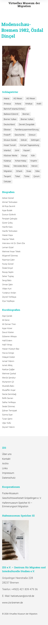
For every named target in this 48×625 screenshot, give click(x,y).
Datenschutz (8, 477)
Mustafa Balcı (8, 386)
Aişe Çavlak (7, 316)
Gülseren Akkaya (9, 336)
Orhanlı (19, 171)
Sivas (28, 171)
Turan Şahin (7, 419)
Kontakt (6, 458)
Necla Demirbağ (9, 394)
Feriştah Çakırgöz (9, 218)
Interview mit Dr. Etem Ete (13, 243)
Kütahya (7, 161)
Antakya (28, 103)
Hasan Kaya (7, 235)
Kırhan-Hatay (20, 161)
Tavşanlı (7, 176)
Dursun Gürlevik (9, 214)
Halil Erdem (7, 340)
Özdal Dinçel (7, 268)
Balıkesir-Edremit (11, 114)
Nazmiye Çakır (8, 260)
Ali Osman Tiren (9, 324)
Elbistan (7, 129)
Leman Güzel (7, 247)
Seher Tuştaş (8, 276)
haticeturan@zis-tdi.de (22, 596)
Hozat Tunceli (10, 145)
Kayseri (26, 150)
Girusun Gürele (10, 140)
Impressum (8, 473)
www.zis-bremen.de (12, 602)
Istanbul (7, 150)
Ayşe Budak (7, 210)
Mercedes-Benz (20, 166)
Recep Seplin (7, 272)
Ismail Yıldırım (8, 361)
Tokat (17, 176)
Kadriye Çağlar (8, 369)
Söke (37, 171)
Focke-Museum (10, 493)
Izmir (17, 150)
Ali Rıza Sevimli (8, 206)
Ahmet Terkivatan (9, 202)
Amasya (7, 103)
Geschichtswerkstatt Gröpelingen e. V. (21, 498)
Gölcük (24, 140)
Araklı (39, 103)
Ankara (18, 103)
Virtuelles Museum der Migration (24, 4)
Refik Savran (7, 398)
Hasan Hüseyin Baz (10, 349)
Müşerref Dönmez (10, 255)
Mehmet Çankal (9, 373)
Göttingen (35, 140)
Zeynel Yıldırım (8, 427)
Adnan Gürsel (8, 198)
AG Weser (17, 98)
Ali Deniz (5, 320)
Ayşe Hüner (7, 328)
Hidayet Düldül (8, 357)
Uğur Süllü (6, 423)
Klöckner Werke (10, 155)
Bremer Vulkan (10, 119)
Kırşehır (34, 161)
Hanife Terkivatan (9, 231)
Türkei (26, 176)
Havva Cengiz (8, 353)
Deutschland (9, 124)
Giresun (32, 135)
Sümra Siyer (7, 415)
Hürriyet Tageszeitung (29, 145)
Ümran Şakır (7, 284)
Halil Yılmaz (7, 345)
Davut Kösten (8, 332)
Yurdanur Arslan (9, 293)
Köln (33, 155)
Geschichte (20, 135)
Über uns (6, 454)
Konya (24, 155)
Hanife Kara (7, 227)
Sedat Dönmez (8, 406)
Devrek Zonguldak (26, 124)
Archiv (5, 463)
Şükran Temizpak (9, 410)
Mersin (34, 166)
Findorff (7, 135)
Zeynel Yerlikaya (9, 297)
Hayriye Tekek (8, 239)
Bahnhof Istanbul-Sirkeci (14, 109)
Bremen (26, 114)
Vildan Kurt (6, 288)
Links (5, 468)
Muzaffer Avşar (8, 390)
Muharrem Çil (8, 382)
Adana (6, 98)
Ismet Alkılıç (8, 365)
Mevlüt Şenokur (9, 378)
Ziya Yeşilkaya (8, 301)
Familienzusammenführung (27, 129)
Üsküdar (7, 181)
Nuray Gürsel (7, 264)
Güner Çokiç (7, 223)
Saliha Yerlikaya (9, 402)
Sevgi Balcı (6, 280)
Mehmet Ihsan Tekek (11, 251)
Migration (8, 171)
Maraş (6, 166)
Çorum (36, 176)
